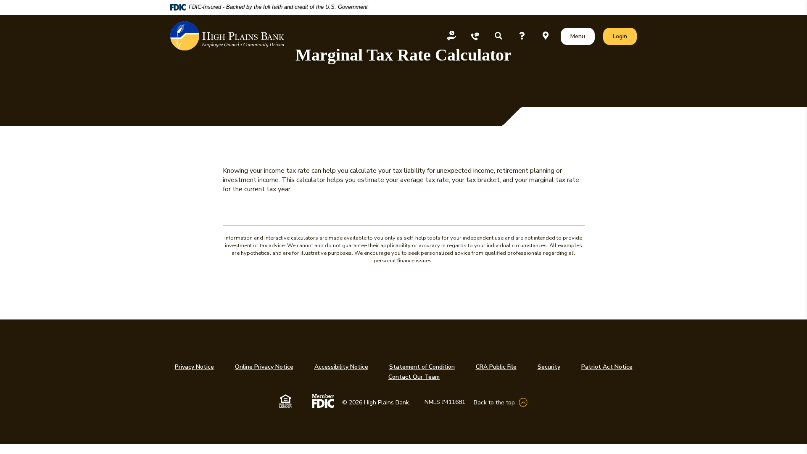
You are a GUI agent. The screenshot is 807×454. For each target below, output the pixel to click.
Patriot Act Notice (607, 367)
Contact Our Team (414, 377)
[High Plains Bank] (227, 36)
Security (549, 367)
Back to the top (494, 402)
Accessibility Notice (341, 367)
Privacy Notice (194, 367)
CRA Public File (496, 367)
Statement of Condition (422, 367)
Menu (579, 36)
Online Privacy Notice (264, 367)
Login (624, 36)
